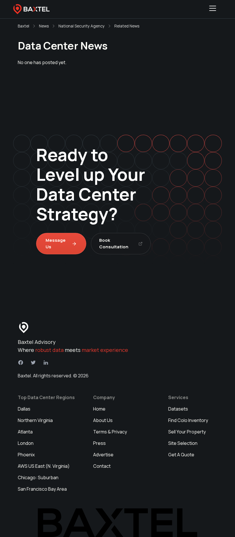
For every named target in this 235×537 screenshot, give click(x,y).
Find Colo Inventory (188, 420)
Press (99, 443)
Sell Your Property (187, 432)
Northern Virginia (35, 420)
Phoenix (26, 454)
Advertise (103, 454)
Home (99, 409)
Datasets (178, 409)
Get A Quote (181, 454)
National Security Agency (81, 26)
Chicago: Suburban (38, 477)
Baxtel (23, 26)
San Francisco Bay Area (42, 489)
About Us (103, 420)
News (44, 26)
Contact (102, 466)
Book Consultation (113, 243)
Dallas (24, 409)
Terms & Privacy (110, 432)
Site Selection (182, 443)
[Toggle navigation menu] (212, 9)
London (26, 443)
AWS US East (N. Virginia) (44, 466)
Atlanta (25, 432)
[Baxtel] (31, 9)
